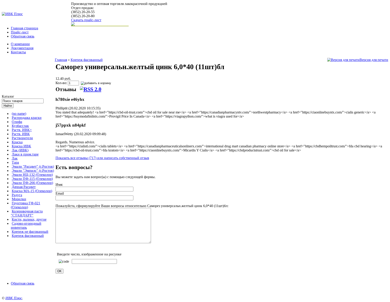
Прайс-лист (20, 32)
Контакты (18, 52)
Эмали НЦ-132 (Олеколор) (32, 175)
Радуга (17, 195)
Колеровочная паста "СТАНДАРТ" (27, 213)
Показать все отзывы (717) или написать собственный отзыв (102, 158)
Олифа (17, 122)
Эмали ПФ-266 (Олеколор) (32, 183)
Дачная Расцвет (24, 187)
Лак (15, 158)
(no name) (19, 114)
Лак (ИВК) (20, 150)
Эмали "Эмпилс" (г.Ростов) (33, 170)
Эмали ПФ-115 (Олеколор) (32, 179)
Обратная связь (22, 36)
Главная (61, 60)
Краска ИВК (21, 146)
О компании (20, 44)
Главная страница (24, 28)
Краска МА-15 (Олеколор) (32, 191)
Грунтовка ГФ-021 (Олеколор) (25, 205)
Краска (17, 142)
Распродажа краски (27, 118)
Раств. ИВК (21, 134)
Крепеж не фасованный (30, 232)
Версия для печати (374, 60)
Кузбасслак (20, 126)
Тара (15, 162)
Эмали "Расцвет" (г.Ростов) (33, 166)
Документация (22, 48)
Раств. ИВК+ (22, 130)
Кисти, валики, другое (29, 219)
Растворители (22, 138)
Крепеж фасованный (28, 236)
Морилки (19, 199)
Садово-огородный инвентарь (26, 225)
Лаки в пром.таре (25, 154)
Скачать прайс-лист (86, 20)
